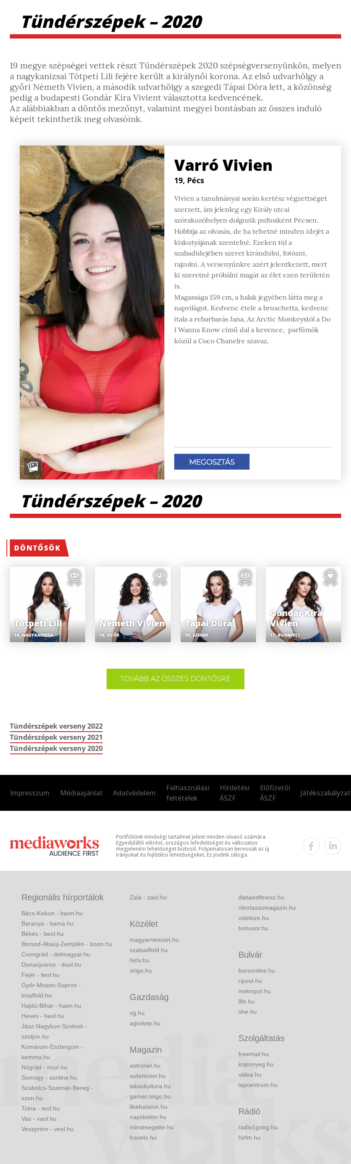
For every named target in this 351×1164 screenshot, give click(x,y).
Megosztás (212, 462)
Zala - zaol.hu (148, 897)
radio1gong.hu (258, 1127)
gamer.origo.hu (150, 1096)
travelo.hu (143, 1137)
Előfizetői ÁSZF (275, 793)
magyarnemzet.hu (154, 939)
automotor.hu (148, 1075)
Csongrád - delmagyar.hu (55, 954)
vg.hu (137, 1012)
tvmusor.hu (253, 928)
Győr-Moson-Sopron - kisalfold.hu (51, 990)
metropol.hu (254, 991)
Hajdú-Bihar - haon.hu (51, 1005)
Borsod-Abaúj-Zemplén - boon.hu (66, 944)
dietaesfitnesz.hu (261, 897)
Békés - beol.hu (42, 933)
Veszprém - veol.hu (47, 1128)
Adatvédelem (134, 793)
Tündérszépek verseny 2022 (56, 726)
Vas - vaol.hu (39, 1118)
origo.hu (141, 970)
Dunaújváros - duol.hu (51, 964)
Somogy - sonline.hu (49, 1077)
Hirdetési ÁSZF (235, 793)
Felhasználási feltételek (187, 793)
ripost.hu (250, 980)
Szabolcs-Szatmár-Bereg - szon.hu (57, 1092)
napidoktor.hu (148, 1116)
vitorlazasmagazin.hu (267, 907)
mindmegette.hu (152, 1127)
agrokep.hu (145, 1023)
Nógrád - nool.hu (44, 1067)
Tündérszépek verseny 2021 (56, 737)
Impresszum (30, 793)
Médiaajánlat (81, 793)
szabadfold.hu (149, 950)
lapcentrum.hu (257, 1084)
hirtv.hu (139, 960)
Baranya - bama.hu (47, 923)
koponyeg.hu (256, 1064)
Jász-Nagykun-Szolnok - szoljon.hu (54, 1031)
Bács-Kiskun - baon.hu (52, 913)
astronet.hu (145, 1065)
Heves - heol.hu (42, 1015)
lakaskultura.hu (150, 1086)
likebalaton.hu (148, 1106)
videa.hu (250, 1074)
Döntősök (37, 548)
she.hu (247, 1011)
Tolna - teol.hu (40, 1108)
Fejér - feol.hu (40, 974)
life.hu (246, 1001)
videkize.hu (253, 917)
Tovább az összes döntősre (175, 679)
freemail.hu (253, 1054)
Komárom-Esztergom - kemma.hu (52, 1051)
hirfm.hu (249, 1137)
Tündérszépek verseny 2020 (56, 748)
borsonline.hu (256, 970)
